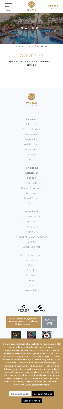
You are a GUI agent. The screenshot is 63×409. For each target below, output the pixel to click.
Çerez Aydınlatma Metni (37, 385)
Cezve (31, 203)
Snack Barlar (31, 198)
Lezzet (31, 178)
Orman (32, 242)
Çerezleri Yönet (31, 401)
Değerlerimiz (31, 140)
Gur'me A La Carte (31, 188)
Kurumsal (31, 119)
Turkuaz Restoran (32, 183)
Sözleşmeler (31, 134)
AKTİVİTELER (42, 46)
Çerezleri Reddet (20, 394)
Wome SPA (31, 232)
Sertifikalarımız (31, 150)
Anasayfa (20, 46)
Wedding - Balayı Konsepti (31, 237)
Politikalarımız (31, 145)
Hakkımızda (31, 124)
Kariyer (31, 155)
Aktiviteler (31, 173)
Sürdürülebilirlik (31, 129)
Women (31, 222)
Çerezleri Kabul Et (43, 394)
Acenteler (31, 260)
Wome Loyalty (31, 217)
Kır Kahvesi (31, 193)
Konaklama (31, 168)
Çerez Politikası (31, 291)
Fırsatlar (31, 270)
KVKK (31, 286)
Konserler (31, 275)
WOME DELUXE (31, 6)
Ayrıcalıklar (31, 212)
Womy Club (31, 227)
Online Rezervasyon (31, 255)
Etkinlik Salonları (32, 247)
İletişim (31, 281)
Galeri (30, 46)
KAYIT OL (49, 320)
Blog (31, 160)
